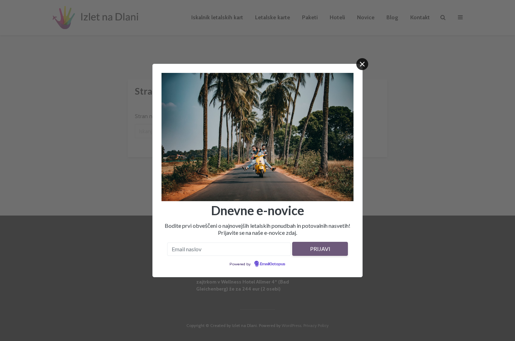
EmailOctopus (272, 264)
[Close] (362, 64)
